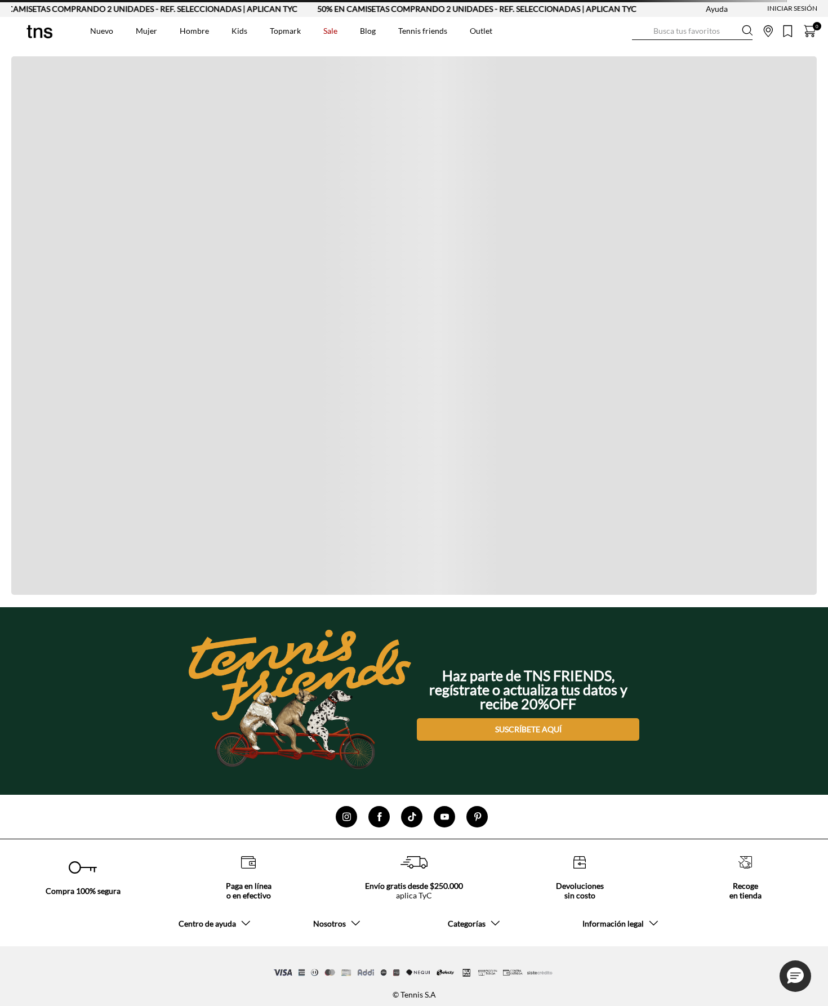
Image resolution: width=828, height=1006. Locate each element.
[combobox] (692, 31)
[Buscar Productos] (641, 30)
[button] (795, 976)
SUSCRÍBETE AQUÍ (528, 729)
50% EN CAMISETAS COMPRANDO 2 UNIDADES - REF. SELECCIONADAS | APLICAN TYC (460, 9)
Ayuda (717, 9)
